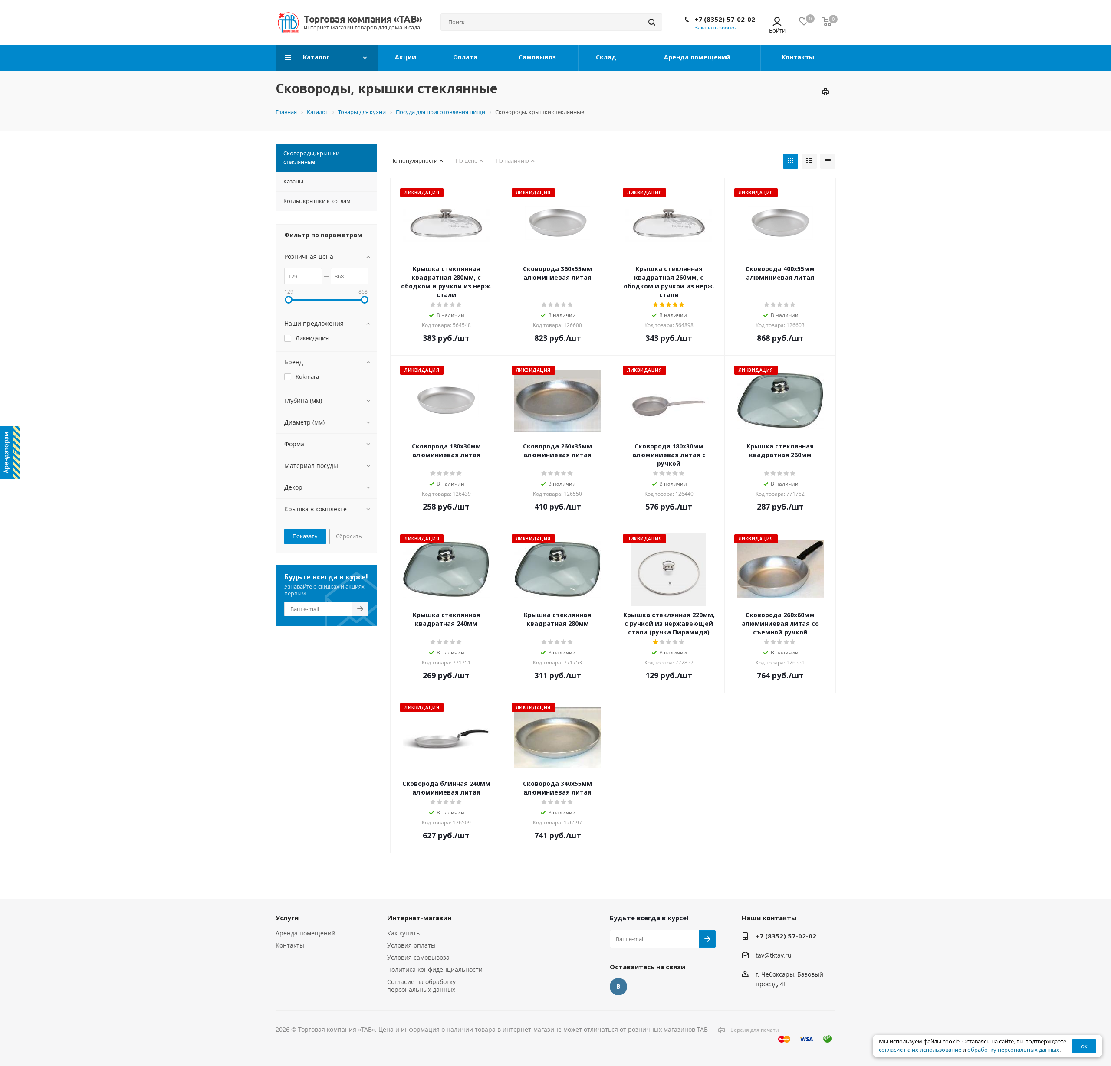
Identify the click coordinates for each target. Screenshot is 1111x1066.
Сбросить (349, 536)
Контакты (290, 945)
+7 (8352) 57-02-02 (724, 19)
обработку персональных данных (1013, 1049)
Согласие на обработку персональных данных (421, 986)
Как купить (403, 933)
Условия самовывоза (418, 957)
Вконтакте (618, 986)
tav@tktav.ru (774, 955)
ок (1084, 1046)
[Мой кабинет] (777, 22)
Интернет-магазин (419, 917)
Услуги (287, 917)
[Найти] (651, 22)
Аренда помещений (305, 933)
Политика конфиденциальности (435, 969)
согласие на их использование (920, 1049)
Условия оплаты (411, 945)
